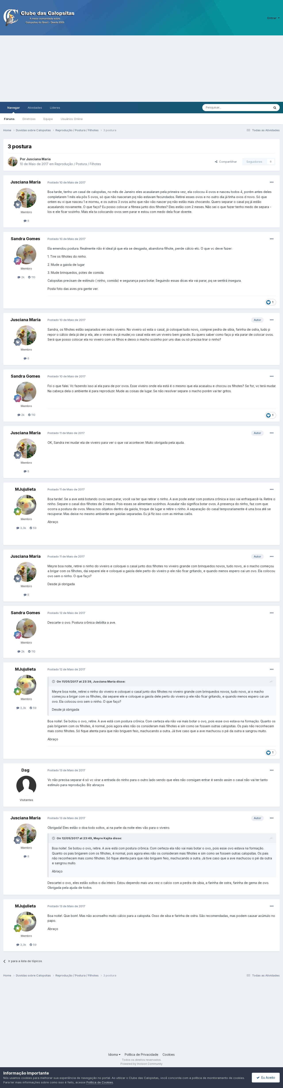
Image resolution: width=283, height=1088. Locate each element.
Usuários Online (72, 119)
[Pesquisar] (275, 107)
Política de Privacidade (141, 1054)
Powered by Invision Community (141, 1063)
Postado (67, 182)
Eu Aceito (267, 1077)
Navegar (13, 107)
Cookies (169, 1054)
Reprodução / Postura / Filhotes (78, 164)
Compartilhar (227, 161)
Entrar (272, 18)
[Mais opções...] (271, 182)
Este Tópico (256, 107)
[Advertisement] (141, 69)
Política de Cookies (99, 1082)
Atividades (35, 107)
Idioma (113, 1054)
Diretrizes (29, 119)
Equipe (48, 119)
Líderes (55, 107)
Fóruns (9, 119)
